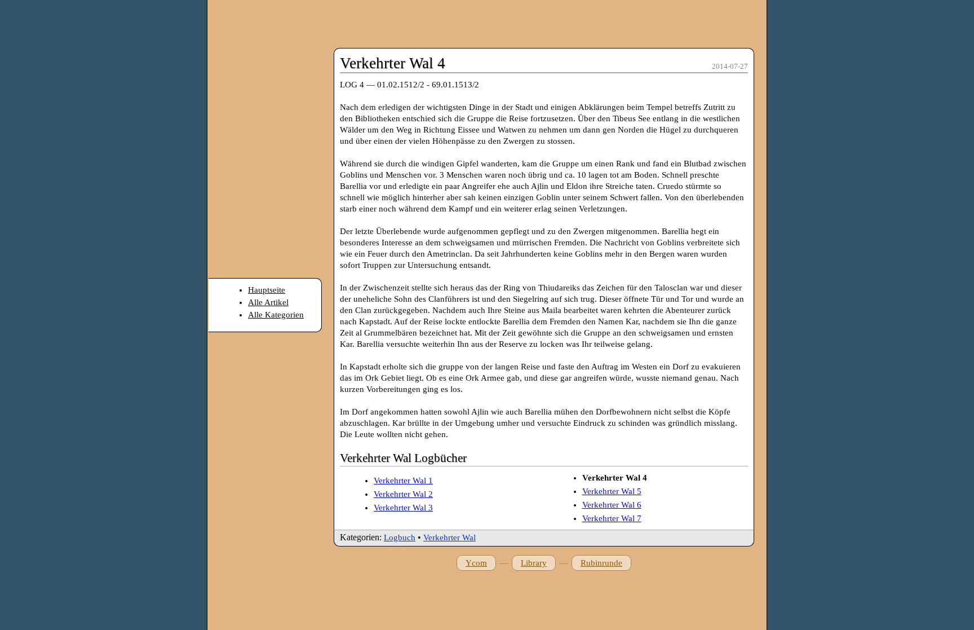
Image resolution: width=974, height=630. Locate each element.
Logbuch (399, 537)
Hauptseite (266, 289)
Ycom (476, 562)
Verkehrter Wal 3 (403, 507)
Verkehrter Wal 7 (611, 518)
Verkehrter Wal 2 (403, 494)
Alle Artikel (268, 302)
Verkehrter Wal (449, 537)
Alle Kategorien (276, 314)
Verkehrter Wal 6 (611, 504)
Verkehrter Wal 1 (403, 480)
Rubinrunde (601, 562)
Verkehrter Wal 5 (611, 491)
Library (534, 562)
